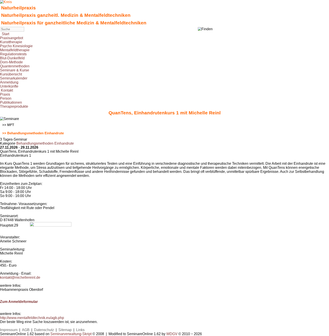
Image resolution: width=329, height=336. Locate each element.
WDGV (171, 334)
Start (5, 34)
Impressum (8, 330)
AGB (26, 330)
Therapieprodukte (14, 106)
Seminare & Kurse (14, 70)
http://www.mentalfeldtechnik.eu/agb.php (32, 318)
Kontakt (7, 90)
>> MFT (8, 125)
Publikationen (11, 102)
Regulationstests (13, 54)
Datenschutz (44, 330)
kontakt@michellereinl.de (20, 277)
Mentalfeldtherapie (15, 50)
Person (5, 98)
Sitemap (65, 330)
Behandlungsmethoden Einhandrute (45, 143)
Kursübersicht (11, 74)
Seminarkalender (13, 78)
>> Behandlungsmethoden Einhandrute (33, 133)
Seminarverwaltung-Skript (71, 334)
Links (80, 330)
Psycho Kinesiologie (16, 46)
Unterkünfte (9, 86)
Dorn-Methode (11, 62)
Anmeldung (9, 82)
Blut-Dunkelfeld (12, 58)
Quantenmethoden (15, 66)
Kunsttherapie (11, 42)
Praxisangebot (11, 38)
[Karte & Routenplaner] (50, 225)
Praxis (5, 94)
